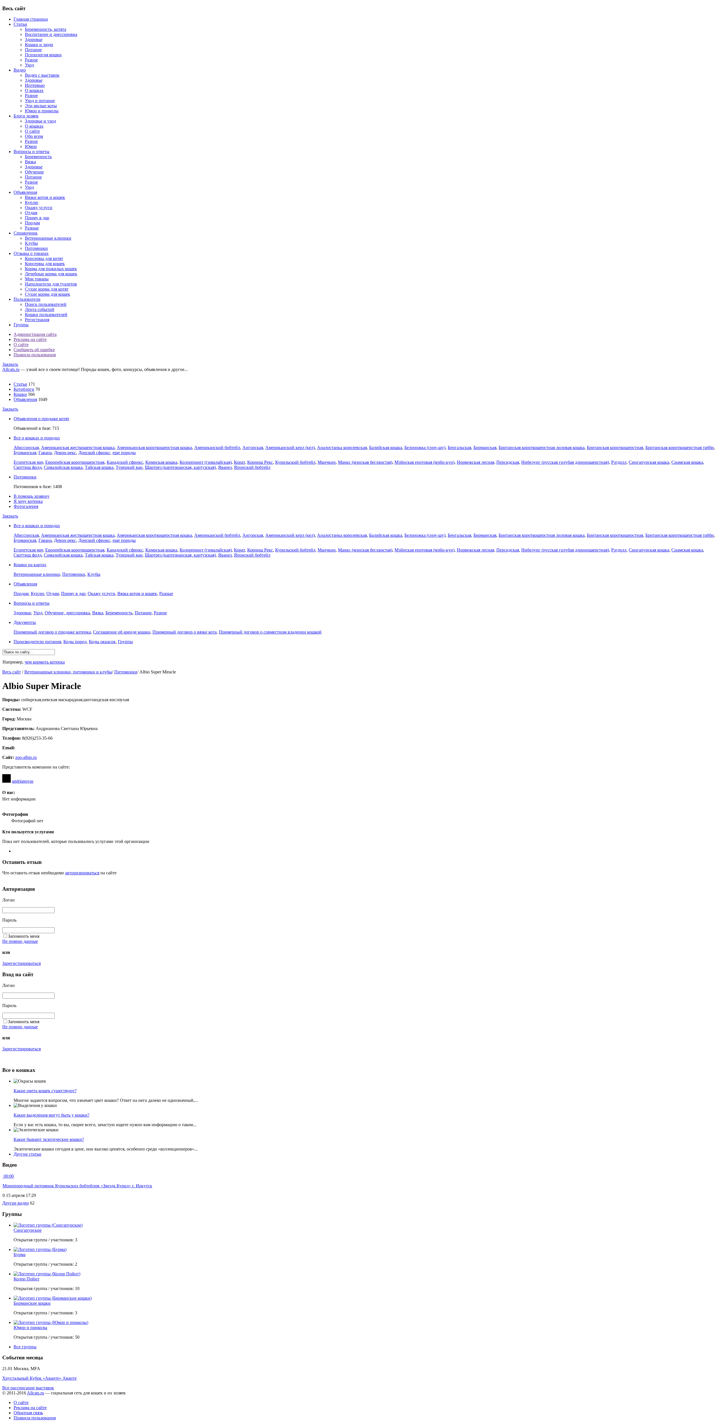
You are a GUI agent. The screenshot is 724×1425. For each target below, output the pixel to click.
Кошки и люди (39, 44)
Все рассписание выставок (28, 1387)
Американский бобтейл (217, 447)
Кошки (20, 394)
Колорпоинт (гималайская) (206, 462)
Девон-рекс (65, 452)
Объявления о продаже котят (41, 418)
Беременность (38, 156)
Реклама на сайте (30, 339)
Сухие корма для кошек (47, 294)
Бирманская (484, 447)
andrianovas (22, 781)
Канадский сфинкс (125, 462)
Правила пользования (35, 354)
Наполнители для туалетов (51, 284)
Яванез (225, 467)
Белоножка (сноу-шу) (424, 447)
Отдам (31, 212)
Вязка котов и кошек (137, 593)
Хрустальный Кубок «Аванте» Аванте (39, 1378)
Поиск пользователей (45, 304)
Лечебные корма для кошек (51, 273)
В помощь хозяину (31, 496)
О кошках (34, 90)
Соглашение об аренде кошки (121, 632)
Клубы (31, 243)
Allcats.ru (11, 369)
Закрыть (10, 364)
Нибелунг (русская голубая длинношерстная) (565, 462)
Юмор (31, 146)
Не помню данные (20, 941)
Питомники (36, 248)
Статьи (20, 24)
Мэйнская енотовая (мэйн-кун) (424, 462)
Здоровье (33, 39)
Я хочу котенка (28, 501)
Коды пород (75, 641)
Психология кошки (43, 54)
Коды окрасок (102, 641)
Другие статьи (27, 1154)
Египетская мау (28, 462)
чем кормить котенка (45, 662)
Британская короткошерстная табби (679, 447)
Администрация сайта (35, 334)
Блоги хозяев (26, 115)
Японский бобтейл (252, 467)
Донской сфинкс (94, 452)
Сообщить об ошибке (34, 349)
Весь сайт (11, 671)
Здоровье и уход (40, 121)
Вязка (30, 161)
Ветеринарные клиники (48, 238)
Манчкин (327, 462)
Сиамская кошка (687, 462)
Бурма (19, 1254)
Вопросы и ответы (31, 151)
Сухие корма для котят (46, 289)
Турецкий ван (129, 467)
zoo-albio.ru (26, 757)
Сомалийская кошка (63, 467)
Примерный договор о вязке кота (184, 632)
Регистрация (37, 319)
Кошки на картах (30, 564)
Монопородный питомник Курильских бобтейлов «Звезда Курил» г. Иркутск (77, 1185)
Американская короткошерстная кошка (154, 447)
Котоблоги (24, 389)
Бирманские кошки (32, 1303)
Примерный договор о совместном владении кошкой (270, 632)
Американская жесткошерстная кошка (78, 447)
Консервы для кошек (45, 263)
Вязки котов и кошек (45, 197)
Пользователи (27, 299)
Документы (25, 622)
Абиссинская (26, 447)
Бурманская (25, 452)
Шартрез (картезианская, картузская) (180, 467)
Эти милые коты (41, 105)
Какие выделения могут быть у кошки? (51, 1115)
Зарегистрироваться (21, 963)
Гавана (45, 452)
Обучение (34, 171)
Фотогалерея (26, 506)
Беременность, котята (45, 29)
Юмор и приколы (42, 110)
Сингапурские (28, 1230)
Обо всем (34, 136)
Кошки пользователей (46, 314)
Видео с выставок (42, 75)
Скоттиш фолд (28, 467)
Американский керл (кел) (290, 447)
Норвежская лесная (475, 462)
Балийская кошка (385, 447)
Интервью (35, 85)
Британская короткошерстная (615, 447)
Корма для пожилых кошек (51, 268)
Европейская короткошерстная (74, 462)
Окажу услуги (38, 207)
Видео (20, 70)
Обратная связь (28, 1412)
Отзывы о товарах (31, 253)
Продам (32, 222)
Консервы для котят (44, 258)
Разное (31, 59)
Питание (33, 49)
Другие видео (15, 1203)
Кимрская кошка (161, 462)
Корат (239, 462)
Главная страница (31, 19)
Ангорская (252, 447)
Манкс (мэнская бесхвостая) (365, 462)
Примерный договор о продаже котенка (52, 632)
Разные (32, 228)
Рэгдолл (618, 462)
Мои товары (37, 278)
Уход (29, 65)
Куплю (31, 202)
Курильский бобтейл (295, 462)
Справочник (26, 233)
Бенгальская (459, 447)
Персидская (507, 462)
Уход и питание (40, 100)
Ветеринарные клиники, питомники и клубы (68, 671)
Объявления (25, 192)
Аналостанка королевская (342, 447)
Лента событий (39, 309)
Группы (21, 324)
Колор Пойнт (26, 1278)
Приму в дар (37, 217)
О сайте (32, 131)
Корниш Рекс (260, 462)
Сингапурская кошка (649, 462)
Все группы (25, 1346)
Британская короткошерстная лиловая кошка (542, 447)
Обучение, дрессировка (67, 612)
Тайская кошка (99, 467)
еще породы (124, 452)
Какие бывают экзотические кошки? (49, 1139)
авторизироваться (82, 872)
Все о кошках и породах (37, 437)
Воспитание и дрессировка (51, 34)
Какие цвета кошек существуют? (45, 1090)
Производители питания (37, 641)
